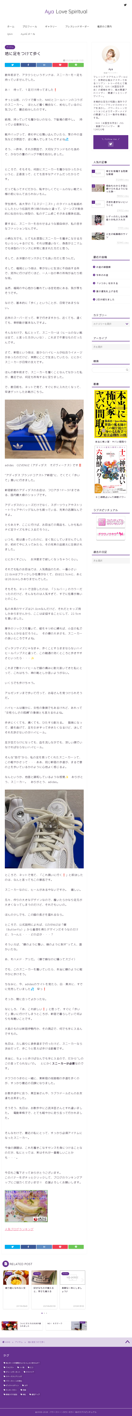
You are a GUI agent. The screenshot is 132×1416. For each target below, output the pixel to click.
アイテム (10, 47)
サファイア (30, 1372)
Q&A (10, 33)
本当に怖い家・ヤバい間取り (111, 441)
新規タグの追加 (11, 1394)
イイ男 (21, 1367)
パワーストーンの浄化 (14, 1381)
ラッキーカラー (11, 1390)
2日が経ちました (105, 299)
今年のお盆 (102, 275)
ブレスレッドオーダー (77, 26)
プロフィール (30, 26)
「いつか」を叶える (107, 283)
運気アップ (36, 1394)
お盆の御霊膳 (103, 266)
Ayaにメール (28, 33)
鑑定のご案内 (104, 26)
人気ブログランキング (19, 1229)
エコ (31, 1367)
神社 (24, 1394)
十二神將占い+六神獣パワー (110, 497)
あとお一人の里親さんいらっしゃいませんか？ (23, 1363)
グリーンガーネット (13, 1372)
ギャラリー (51, 26)
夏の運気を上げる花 (107, 291)
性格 (24, 1390)
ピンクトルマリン (12, 1385)
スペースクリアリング (14, 1376)
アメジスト (10, 1367)
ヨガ (26, 1385)
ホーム (10, 26)
